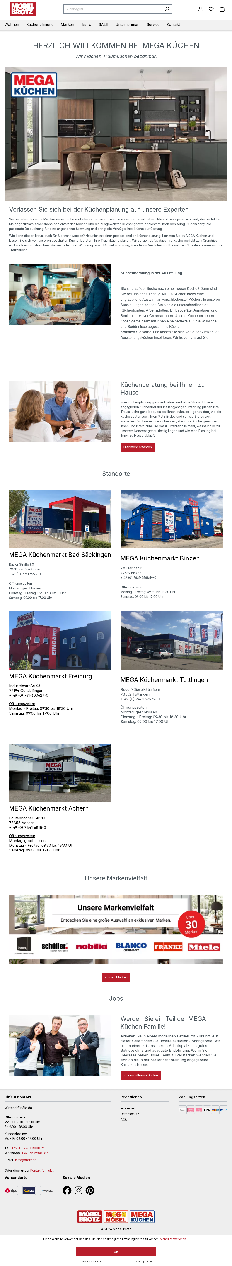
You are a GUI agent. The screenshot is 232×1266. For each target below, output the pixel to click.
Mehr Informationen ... (174, 1239)
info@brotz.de (26, 1160)
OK (116, 1252)
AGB (124, 1119)
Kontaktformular (41, 1170)
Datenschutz (130, 1114)
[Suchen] (167, 9)
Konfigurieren (144, 1261)
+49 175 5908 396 (35, 1153)
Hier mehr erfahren (137, 447)
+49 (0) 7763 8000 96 (28, 1148)
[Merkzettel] (211, 9)
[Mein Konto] (200, 9)
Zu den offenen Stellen (140, 1075)
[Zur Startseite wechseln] (22, 9)
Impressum (128, 1108)
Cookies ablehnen (91, 1261)
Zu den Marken (116, 977)
